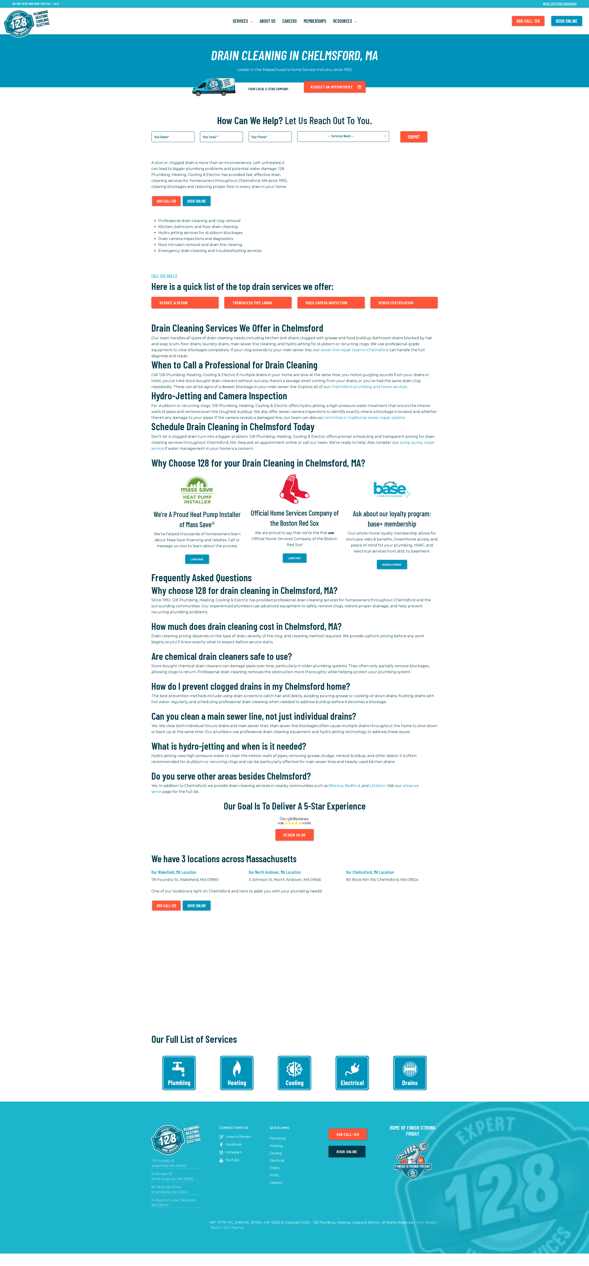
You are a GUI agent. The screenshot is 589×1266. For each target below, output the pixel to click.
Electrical (277, 1160)
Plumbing (278, 1138)
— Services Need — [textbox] (340, 136)
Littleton (378, 786)
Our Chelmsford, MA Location (370, 872)
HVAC (274, 1175)
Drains (275, 1168)
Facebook (233, 1144)
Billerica (336, 786)
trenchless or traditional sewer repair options (364, 417)
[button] (334, 87)
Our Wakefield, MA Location (173, 872)
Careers (276, 1183)
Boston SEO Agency (227, 1227)
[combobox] (343, 136)
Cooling (276, 1153)
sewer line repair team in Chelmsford (354, 350)
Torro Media (425, 1222)
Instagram (233, 1152)
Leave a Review (238, 1136)
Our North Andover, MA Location (275, 872)
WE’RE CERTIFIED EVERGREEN (560, 4)
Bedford (352, 786)
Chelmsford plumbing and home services (369, 387)
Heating (276, 1146)
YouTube (232, 1160)
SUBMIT (414, 137)
